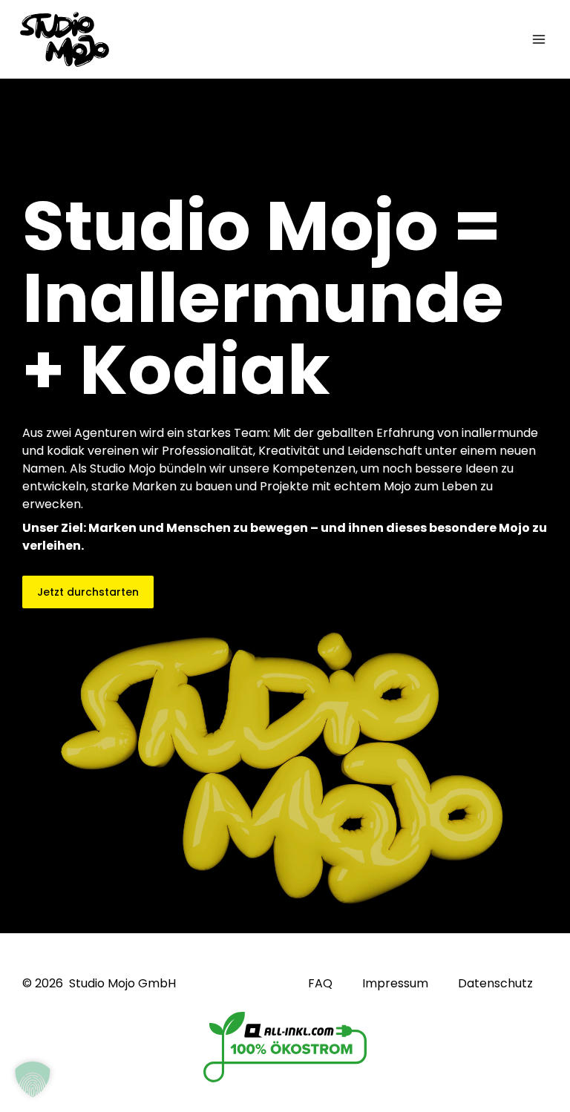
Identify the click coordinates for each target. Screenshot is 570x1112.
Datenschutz (495, 984)
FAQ (320, 984)
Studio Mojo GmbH (122, 983)
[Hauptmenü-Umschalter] (538, 39)
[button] (32, 1079)
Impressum (395, 984)
